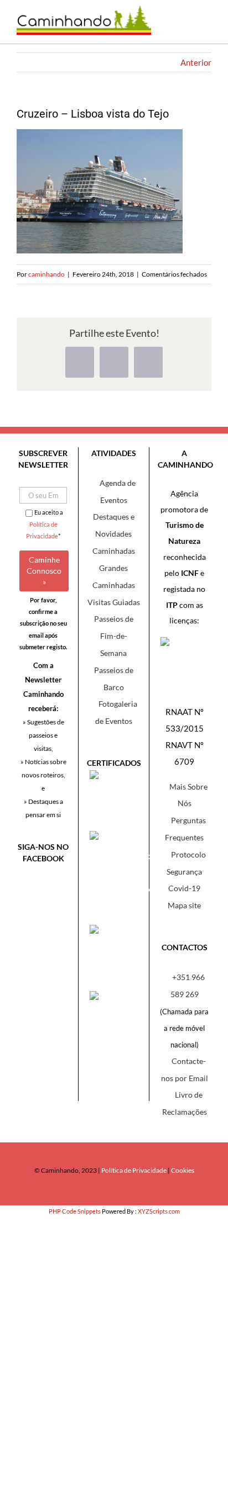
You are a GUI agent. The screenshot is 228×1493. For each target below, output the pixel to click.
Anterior (195, 62)
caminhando (46, 274)
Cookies (182, 1170)
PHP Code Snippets (75, 1211)
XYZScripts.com (159, 1211)
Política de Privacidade (134, 1170)
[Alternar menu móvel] (203, 27)
